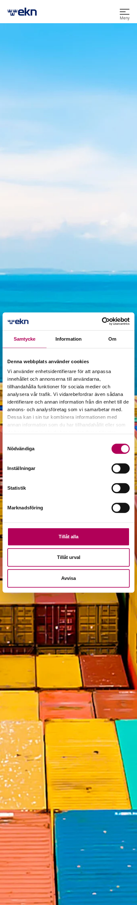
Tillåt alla (68, 536)
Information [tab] (68, 339)
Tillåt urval (68, 557)
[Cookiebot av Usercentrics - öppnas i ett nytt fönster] (102, 321)
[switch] (121, 468)
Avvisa (68, 578)
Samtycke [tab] (25, 339)
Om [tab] (112, 339)
